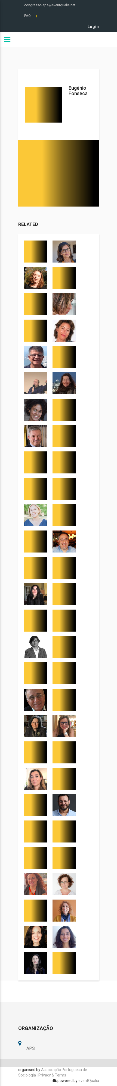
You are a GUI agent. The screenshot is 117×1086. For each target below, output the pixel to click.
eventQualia (88, 1080)
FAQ (27, 16)
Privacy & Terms (52, 1075)
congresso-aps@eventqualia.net (49, 5)
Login (93, 26)
